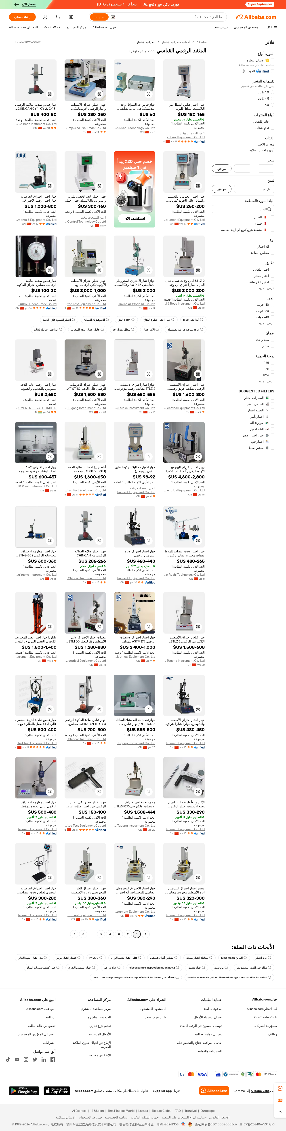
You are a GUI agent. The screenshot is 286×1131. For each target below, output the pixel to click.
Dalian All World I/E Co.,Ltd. (136, 304)
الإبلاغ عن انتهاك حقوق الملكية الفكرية (91, 1045)
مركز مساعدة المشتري (96, 1009)
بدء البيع (50, 1017)
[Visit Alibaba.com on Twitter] (35, 1059)
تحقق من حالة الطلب (41, 1026)
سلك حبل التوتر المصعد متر (252, 967)
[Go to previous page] (146, 934)
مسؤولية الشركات (265, 1026)
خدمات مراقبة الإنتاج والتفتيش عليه (199, 1043)
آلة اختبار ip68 (191, 319)
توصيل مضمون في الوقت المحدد (201, 1026)
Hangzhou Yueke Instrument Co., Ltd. (134, 408)
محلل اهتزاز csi (121, 329)
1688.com (97, 1110)
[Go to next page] (74, 934)
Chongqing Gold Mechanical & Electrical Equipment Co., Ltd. (184, 408)
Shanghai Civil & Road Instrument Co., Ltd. (184, 303)
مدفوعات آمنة (213, 1009)
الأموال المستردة (100, 1034)
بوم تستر (219, 967)
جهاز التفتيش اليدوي (79, 967)
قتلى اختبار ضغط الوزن (124, 957)
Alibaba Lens (260, 1091)
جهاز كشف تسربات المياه (41, 967)
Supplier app (162, 1091)
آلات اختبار (149, 329)
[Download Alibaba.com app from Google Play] (24, 1090)
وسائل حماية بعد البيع (208, 1034)
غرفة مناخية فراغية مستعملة (183, 329)
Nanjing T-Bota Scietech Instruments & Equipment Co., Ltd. (36, 219)
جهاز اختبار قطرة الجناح (156, 319)
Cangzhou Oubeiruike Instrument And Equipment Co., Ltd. (184, 137)
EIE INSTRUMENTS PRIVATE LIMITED (36, 408)
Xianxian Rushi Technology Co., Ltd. (134, 128)
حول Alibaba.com (264, 999)
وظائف (272, 1034)
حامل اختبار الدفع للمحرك (85, 329)
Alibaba (201, 42)
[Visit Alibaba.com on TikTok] (8, 1059)
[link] (280, 1088)
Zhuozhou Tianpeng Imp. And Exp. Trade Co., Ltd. (85, 128)
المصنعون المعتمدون (153, 1009)
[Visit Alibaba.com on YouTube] (17, 1059)
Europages (207, 1110)
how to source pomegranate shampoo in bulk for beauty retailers (134, 977)
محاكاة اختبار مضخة (197, 957)
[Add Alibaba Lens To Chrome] (214, 1090)
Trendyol (191, 1110)
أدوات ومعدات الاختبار (176, 42)
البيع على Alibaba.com (40, 1009)
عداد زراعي (110, 967)
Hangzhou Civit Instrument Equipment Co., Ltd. (184, 219)
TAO (178, 1110)
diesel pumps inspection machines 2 (152, 967)
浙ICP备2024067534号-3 (257, 1124)
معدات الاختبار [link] (146, 42)
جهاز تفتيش (194, 967)
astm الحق (124, 319)
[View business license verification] (183, 1124)
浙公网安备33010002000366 (216, 1124)
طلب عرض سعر (155, 1017)
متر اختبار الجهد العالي (30, 957)
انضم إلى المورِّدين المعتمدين (36, 1034)
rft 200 (93, 957)
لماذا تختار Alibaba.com (262, 1009)
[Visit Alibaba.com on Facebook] (52, 1059)
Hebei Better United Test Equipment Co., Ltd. (85, 304)
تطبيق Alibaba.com (88, 1091)
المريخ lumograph (232, 957)
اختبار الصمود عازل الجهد (57, 319)
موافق (221, 169)
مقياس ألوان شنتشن (161, 957)
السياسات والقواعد (210, 1051)
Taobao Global (161, 1110)
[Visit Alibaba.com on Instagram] (26, 1059)
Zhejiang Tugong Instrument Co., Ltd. (85, 408)
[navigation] (243, 489)
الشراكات (49, 1043)
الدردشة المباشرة (99, 1017)
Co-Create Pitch (265, 1017)
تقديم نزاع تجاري (100, 1026)
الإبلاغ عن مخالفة (100, 1055)
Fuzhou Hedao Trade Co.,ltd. (37, 304)
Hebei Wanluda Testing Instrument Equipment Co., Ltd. (134, 492)
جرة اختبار (261, 957)
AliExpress (79, 1110)
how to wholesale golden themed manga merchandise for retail (227, 977)
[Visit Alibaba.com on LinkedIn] (43, 1059)
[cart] (57, 17)
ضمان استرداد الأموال (208, 1017)
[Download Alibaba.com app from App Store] (57, 1090)
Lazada (143, 1110)
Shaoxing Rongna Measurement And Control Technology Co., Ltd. (85, 221)
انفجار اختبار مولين (66, 957)
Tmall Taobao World (121, 1110)
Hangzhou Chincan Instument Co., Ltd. (36, 124)
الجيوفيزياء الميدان (94, 319)
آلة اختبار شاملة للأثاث (46, 329)
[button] (113, 17)
